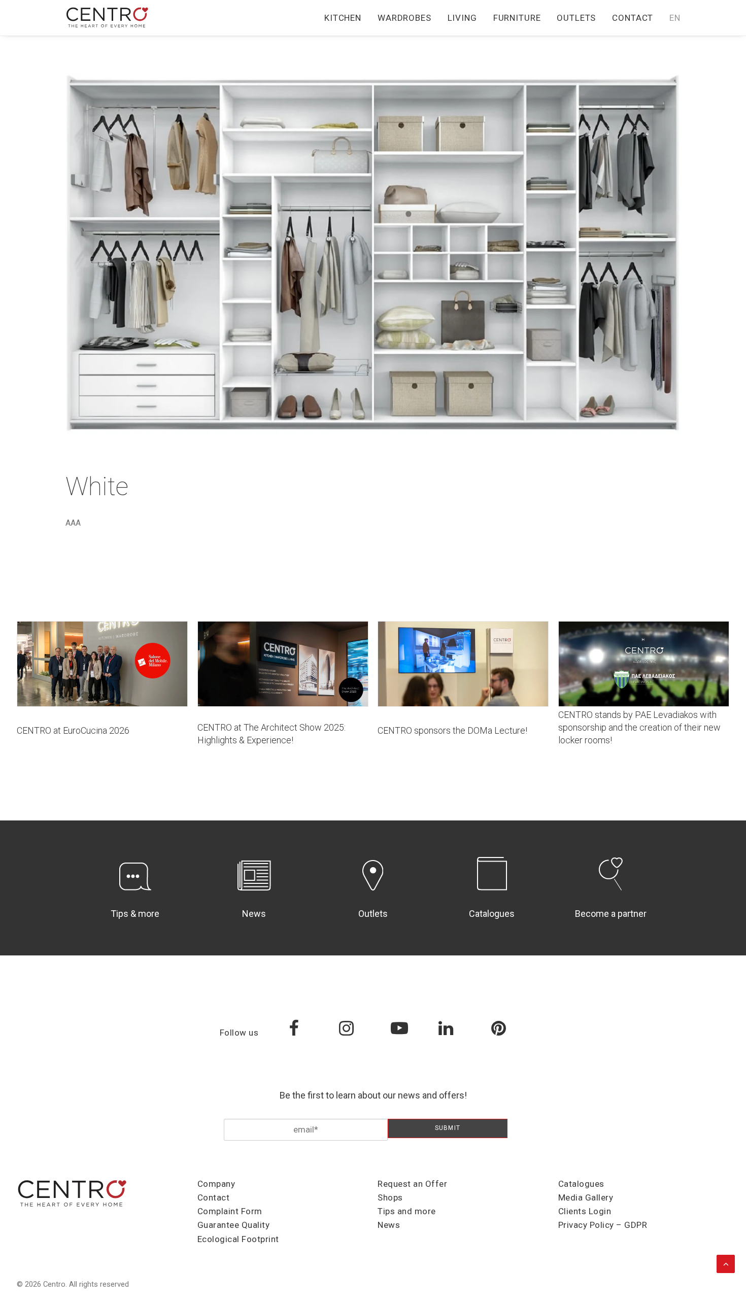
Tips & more (135, 913)
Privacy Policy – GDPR (603, 1225)
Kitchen (342, 18)
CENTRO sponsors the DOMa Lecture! (452, 730)
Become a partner (611, 913)
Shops (390, 1197)
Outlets (576, 18)
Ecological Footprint (238, 1239)
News (254, 913)
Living (462, 18)
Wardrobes (404, 18)
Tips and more (407, 1211)
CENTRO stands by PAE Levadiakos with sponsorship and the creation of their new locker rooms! (639, 727)
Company (216, 1184)
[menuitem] (346, 18)
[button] (102, 664)
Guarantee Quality (233, 1225)
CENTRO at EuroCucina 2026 (73, 730)
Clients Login (585, 1211)
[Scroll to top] (726, 1263)
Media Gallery (586, 1197)
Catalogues (492, 913)
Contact (632, 18)
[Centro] (107, 17)
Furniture (517, 18)
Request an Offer (412, 1184)
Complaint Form (229, 1211)
